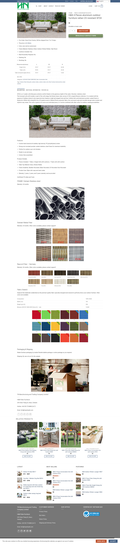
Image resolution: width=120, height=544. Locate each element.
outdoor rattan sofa (43, 82)
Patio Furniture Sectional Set (55, 82)
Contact (72, 1)
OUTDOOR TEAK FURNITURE (29, 79)
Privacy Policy (43, 511)
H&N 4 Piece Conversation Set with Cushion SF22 (93, 451)
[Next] (102, 441)
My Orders (42, 515)
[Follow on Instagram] (21, 414)
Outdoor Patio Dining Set (25, 82)
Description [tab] (21, 90)
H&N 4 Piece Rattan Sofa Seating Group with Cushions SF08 (27, 451)
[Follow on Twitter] (24, 414)
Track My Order (60, 6)
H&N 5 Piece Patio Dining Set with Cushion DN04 (49, 451)
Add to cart (83, 31)
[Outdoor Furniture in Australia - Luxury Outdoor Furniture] (25, 6)
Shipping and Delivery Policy (47, 523)
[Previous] (17, 441)
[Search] (36, 6)
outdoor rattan (35, 82)
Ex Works (28, 43)
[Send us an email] (27, 414)
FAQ (76, 1)
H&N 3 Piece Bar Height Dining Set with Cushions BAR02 (71, 451)
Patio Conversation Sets (41, 79)
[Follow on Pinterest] (30, 414)
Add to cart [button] (27, 456)
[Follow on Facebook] (95, 1)
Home (70, 13)
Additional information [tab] (33, 90)
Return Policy (43, 519)
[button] (90, 6)
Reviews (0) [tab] (44, 90)
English (101, 1)
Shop (39, 6)
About (66, 1)
